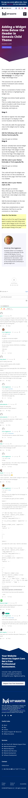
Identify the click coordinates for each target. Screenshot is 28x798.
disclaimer (10, 4)
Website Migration (9, 748)
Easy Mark (10, 389)
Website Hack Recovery (10, 751)
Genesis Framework (7, 47)
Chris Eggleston (6, 332)
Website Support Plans (19, 744)
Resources (19, 732)
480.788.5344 (7, 8)
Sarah (9, 490)
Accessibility (23, 784)
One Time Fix (7, 744)
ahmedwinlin (11, 433)
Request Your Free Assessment (13, 683)
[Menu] (25, 14)
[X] (25, 8)
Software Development (10, 755)
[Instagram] (19, 8)
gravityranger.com (9, 263)
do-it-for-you (20, 223)
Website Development (10, 753)
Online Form (5, 765)
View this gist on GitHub (9, 139)
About (5, 725)
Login (26, 291)
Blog (5, 727)
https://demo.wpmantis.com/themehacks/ (12, 589)
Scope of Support (8, 732)
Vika (1, 444)
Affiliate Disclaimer (9, 734)
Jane (9, 334)
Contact (6, 729)
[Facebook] (16, 8)
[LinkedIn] (22, 8)
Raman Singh (4, 603)
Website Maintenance (10, 746)
